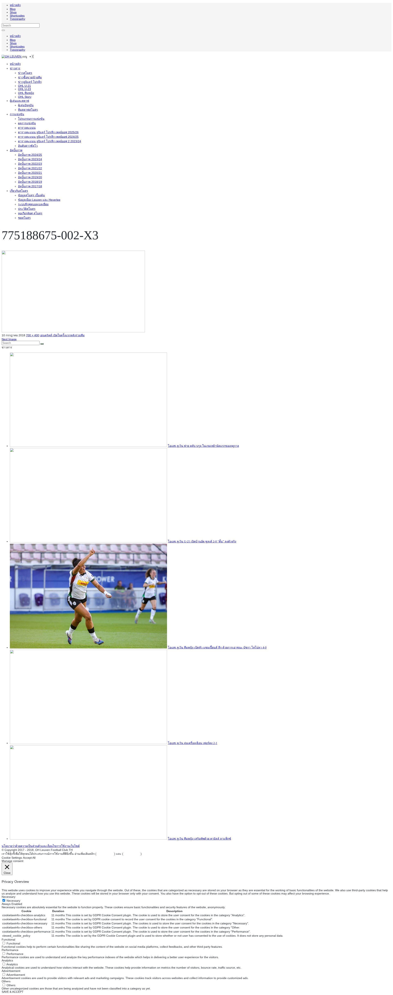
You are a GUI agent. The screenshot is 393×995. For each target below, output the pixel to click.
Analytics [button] (7, 960)
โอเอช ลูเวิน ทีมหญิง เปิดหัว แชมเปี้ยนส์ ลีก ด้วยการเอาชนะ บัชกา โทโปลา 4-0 (217, 647)
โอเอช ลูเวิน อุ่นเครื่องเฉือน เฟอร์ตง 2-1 (192, 743)
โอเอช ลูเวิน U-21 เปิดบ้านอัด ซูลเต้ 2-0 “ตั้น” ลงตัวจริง (202, 541)
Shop (13, 12)
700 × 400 (32, 335)
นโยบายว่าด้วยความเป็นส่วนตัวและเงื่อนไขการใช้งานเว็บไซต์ (41, 846)
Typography (17, 18)
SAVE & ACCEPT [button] (13, 991)
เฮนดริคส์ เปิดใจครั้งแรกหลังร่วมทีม (62, 335)
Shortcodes (17, 15)
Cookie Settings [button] (12, 857)
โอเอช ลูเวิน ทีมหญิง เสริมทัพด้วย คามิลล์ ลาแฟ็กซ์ (199, 838)
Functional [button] (8, 939)
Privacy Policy (105, 853)
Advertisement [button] (11, 970)
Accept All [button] (29, 857)
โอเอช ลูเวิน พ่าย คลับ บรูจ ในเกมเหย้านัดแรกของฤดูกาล (203, 445)
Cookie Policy (132, 853)
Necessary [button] (8, 896)
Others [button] (6, 981)
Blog (13, 9)
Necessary (13, 900)
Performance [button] (10, 950)
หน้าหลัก (15, 5)
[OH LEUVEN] (12, 56)
